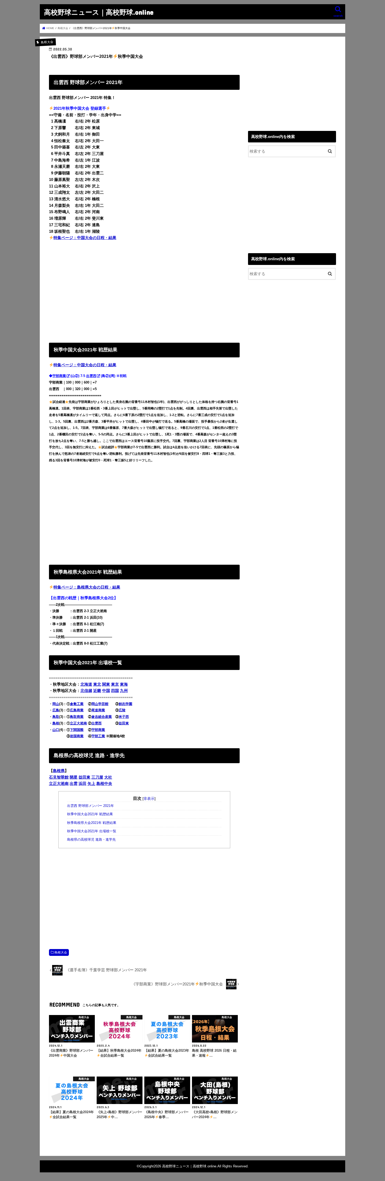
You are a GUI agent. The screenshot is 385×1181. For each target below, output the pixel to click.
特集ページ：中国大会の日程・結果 (84, 238)
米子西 (124, 717)
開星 (74, 777)
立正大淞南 (78, 723)
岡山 (55, 704)
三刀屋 (97, 777)
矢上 (91, 783)
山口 (55, 730)
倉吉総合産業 (101, 717)
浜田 (82, 783)
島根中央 (104, 783)
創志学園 (125, 704)
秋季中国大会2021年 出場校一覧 (91, 831)
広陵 (122, 710)
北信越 (86, 691)
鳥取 (55, 717)
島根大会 (60, 952)
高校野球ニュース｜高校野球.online (98, 12)
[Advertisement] (144, 290)
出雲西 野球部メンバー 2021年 (90, 806)
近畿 (97, 691)
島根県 (59, 771)
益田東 (124, 723)
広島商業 (77, 710)
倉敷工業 (77, 704)
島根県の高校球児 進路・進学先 (92, 839)
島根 (55, 723)
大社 (108, 777)
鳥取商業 (77, 717)
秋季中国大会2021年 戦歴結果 (90, 814)
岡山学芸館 (99, 704)
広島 (55, 710)
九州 (124, 691)
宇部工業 (98, 736)
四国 (115, 691)
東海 (124, 684)
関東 (106, 684)
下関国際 (77, 730)
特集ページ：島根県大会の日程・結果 (86, 587)
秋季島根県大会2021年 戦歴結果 (91, 823)
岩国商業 (77, 736)
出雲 (74, 783)
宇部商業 (59, 376)
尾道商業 (98, 710)
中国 (106, 691)
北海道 (86, 684)
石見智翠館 (59, 777)
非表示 (149, 798)
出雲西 (91, 376)
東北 (97, 684)
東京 (115, 684)
